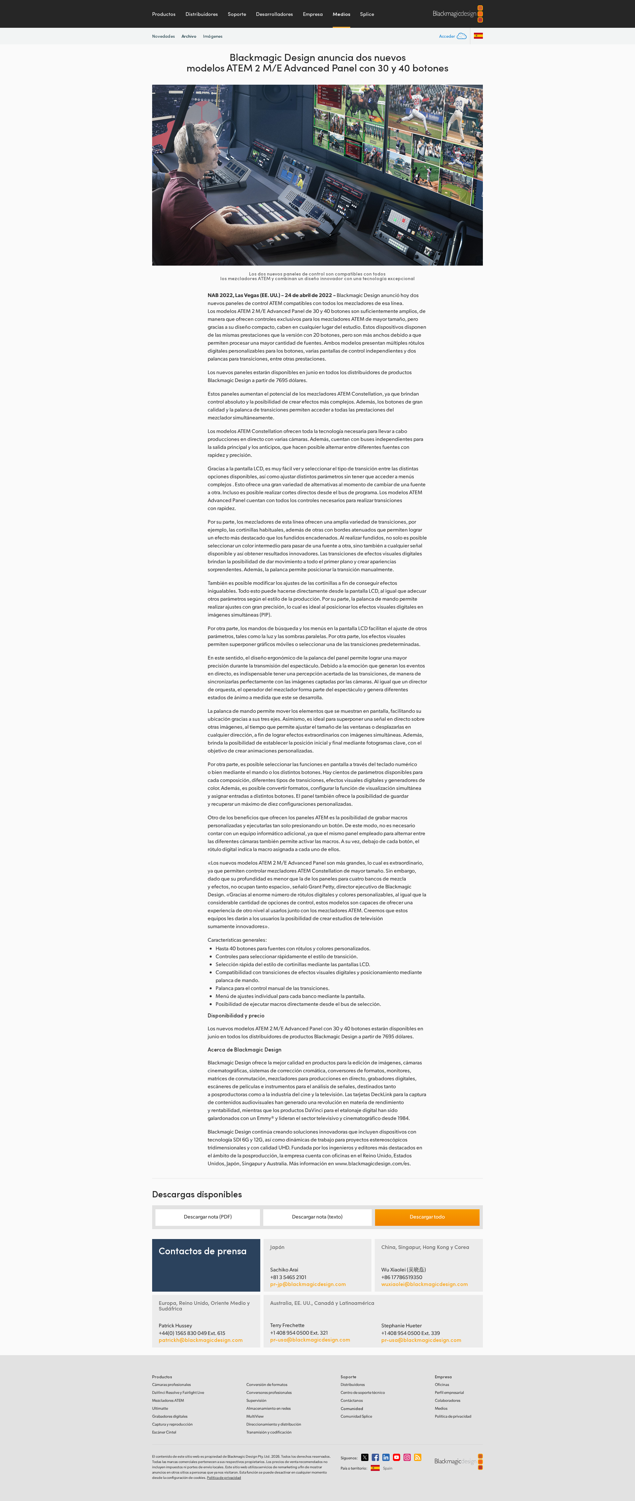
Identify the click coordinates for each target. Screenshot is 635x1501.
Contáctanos (352, 1400)
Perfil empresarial (449, 1392)
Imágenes (213, 36)
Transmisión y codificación (269, 1432)
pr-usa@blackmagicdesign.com (310, 1339)
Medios (341, 14)
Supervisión (256, 1400)
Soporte (237, 14)
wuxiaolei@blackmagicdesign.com (424, 1284)
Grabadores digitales (170, 1416)
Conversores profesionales (269, 1392)
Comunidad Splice (356, 1416)
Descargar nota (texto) (317, 1216)
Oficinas (442, 1384)
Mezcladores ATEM (168, 1400)
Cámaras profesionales (171, 1384)
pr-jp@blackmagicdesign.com (308, 1284)
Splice (367, 14)
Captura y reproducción (172, 1424)
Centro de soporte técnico (363, 1392)
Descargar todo (427, 1216)
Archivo (189, 36)
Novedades (163, 36)
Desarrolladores (274, 14)
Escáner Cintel (164, 1432)
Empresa (313, 14)
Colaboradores (447, 1400)
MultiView (255, 1416)
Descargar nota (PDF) (208, 1216)
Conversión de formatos (266, 1384)
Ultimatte (160, 1408)
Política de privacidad (453, 1416)
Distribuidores (202, 14)
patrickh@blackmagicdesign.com (201, 1340)
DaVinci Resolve (178, 1392)
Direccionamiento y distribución (273, 1424)
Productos (164, 14)
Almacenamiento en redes (268, 1408)
